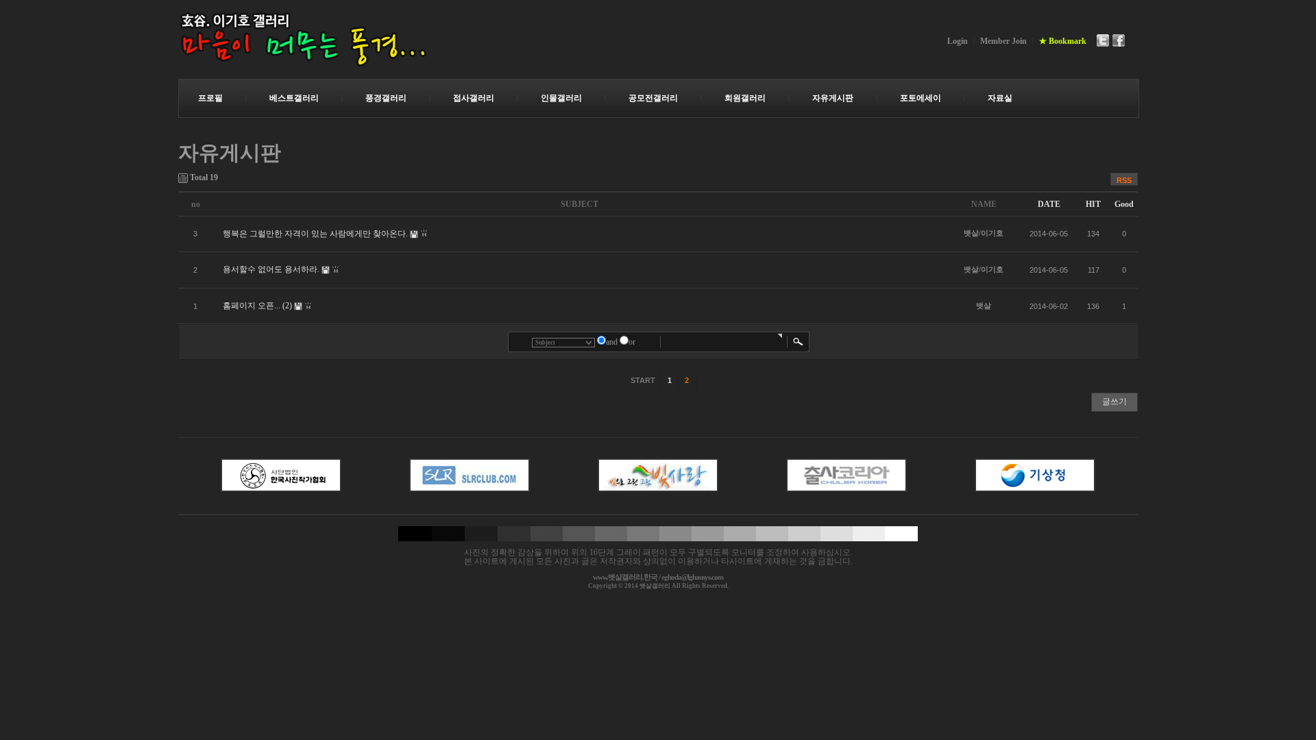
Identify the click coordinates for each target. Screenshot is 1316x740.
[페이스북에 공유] (1118, 40)
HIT (1093, 204)
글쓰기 (1114, 401)
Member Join (1003, 41)
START (642, 380)
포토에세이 (920, 98)
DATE (1049, 204)
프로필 (210, 98)
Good (1124, 204)
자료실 (1000, 98)
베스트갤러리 (294, 98)
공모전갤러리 (653, 98)
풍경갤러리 (385, 98)
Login (957, 41)
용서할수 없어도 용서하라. (271, 269)
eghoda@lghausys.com (692, 577)
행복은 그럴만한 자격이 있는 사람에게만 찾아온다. (315, 233)
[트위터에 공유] (1103, 40)
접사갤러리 (473, 98)
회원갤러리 (745, 98)
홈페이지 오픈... (251, 305)
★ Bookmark (1062, 41)
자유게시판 (832, 98)
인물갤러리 (561, 98)
